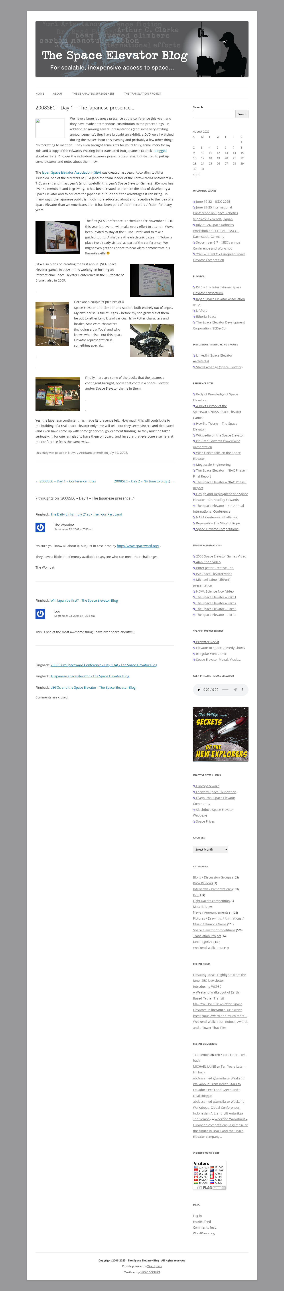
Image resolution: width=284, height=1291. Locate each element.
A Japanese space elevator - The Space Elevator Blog (90, 676)
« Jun (196, 174)
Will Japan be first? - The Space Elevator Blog (84, 600)
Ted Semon (201, 1055)
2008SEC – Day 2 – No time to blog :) (144, 481)
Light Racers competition (211, 901)
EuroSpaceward (207, 786)
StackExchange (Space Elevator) (219, 367)
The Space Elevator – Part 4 (215, 615)
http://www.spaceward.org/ (138, 545)
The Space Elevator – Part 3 (215, 609)
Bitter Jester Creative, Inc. (214, 568)
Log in (197, 1216)
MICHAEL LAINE (204, 1066)
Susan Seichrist (150, 1272)
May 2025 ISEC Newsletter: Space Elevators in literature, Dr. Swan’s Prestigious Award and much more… (220, 1010)
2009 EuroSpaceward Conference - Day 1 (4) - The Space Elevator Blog (104, 665)
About (57, 93)
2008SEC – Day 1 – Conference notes (66, 481)
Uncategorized (204, 942)
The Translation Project (142, 93)
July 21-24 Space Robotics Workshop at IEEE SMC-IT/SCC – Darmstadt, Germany (216, 231)
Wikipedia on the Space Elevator (219, 435)
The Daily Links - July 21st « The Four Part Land (86, 514)
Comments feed (205, 1227)
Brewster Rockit (207, 642)
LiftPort (201, 310)
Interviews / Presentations (212, 889)
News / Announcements (86, 452)
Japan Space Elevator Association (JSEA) (71, 172)
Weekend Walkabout (208, 948)
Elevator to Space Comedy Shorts (220, 648)
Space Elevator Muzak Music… (218, 659)
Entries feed (202, 1222)
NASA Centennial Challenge (216, 517)
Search (198, 107)
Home (40, 93)
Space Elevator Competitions (217, 529)
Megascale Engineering (213, 464)
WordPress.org (204, 1233)
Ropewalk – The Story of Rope (217, 523)
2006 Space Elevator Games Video (220, 556)
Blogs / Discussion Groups (212, 877)
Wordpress (154, 1266)
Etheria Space (206, 316)
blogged (160, 150)
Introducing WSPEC (207, 986)
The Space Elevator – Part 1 (215, 597)
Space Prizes (205, 821)
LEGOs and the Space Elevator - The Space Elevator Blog (93, 687)
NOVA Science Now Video (214, 591)
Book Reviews (203, 883)
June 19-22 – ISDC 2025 (212, 201)
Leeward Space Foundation (215, 792)
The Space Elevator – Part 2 (215, 603)
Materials (200, 906)
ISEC (196, 895)
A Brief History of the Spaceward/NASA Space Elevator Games (217, 412)
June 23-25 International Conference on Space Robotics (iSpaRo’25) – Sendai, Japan (215, 213)
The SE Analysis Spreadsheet (93, 93)
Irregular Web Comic (211, 654)
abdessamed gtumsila (209, 1078)
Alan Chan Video (208, 562)
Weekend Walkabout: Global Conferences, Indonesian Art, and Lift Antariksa (219, 1107)
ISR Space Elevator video (213, 574)
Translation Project (207, 936)
